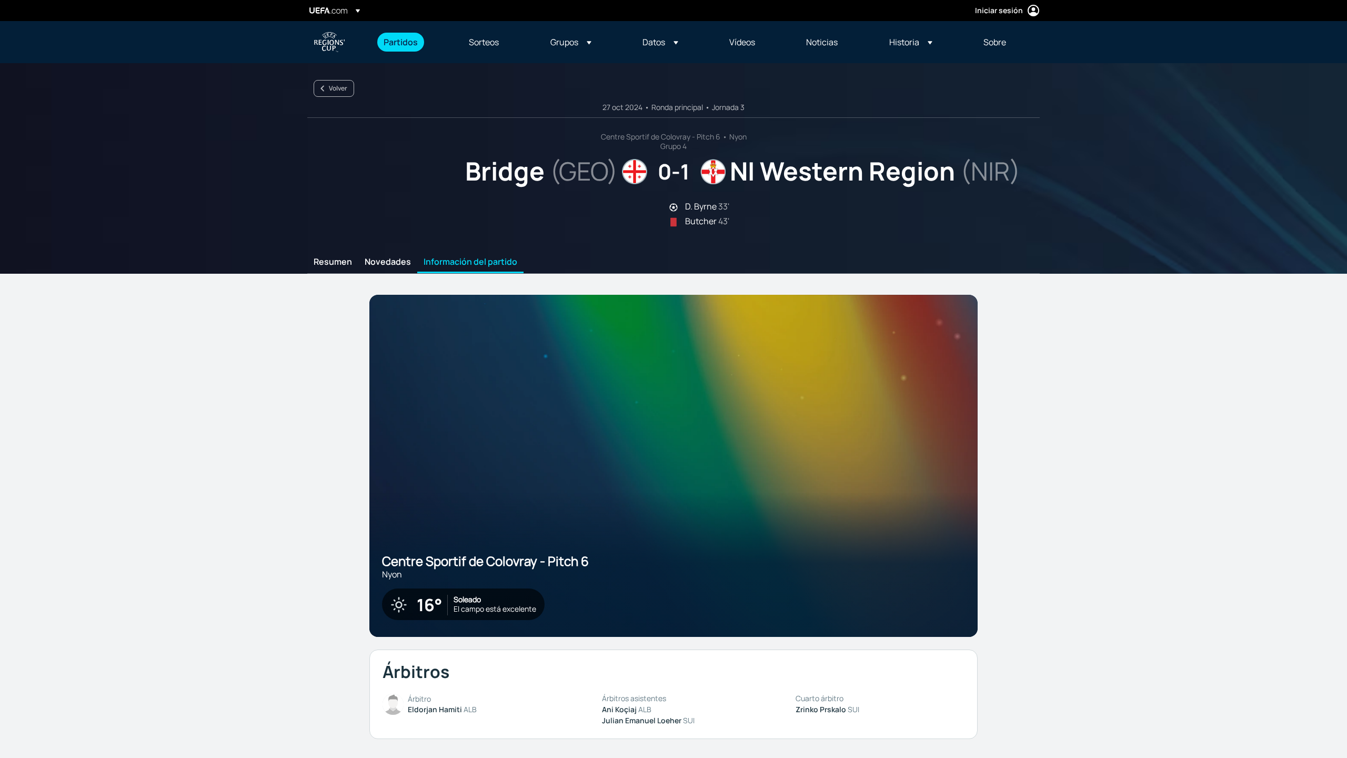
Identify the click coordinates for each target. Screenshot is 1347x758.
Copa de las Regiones (329, 42)
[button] (571, 42)
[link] (401, 42)
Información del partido (470, 262)
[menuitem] (413, 42)
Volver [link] (338, 88)
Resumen (333, 262)
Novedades (388, 262)
